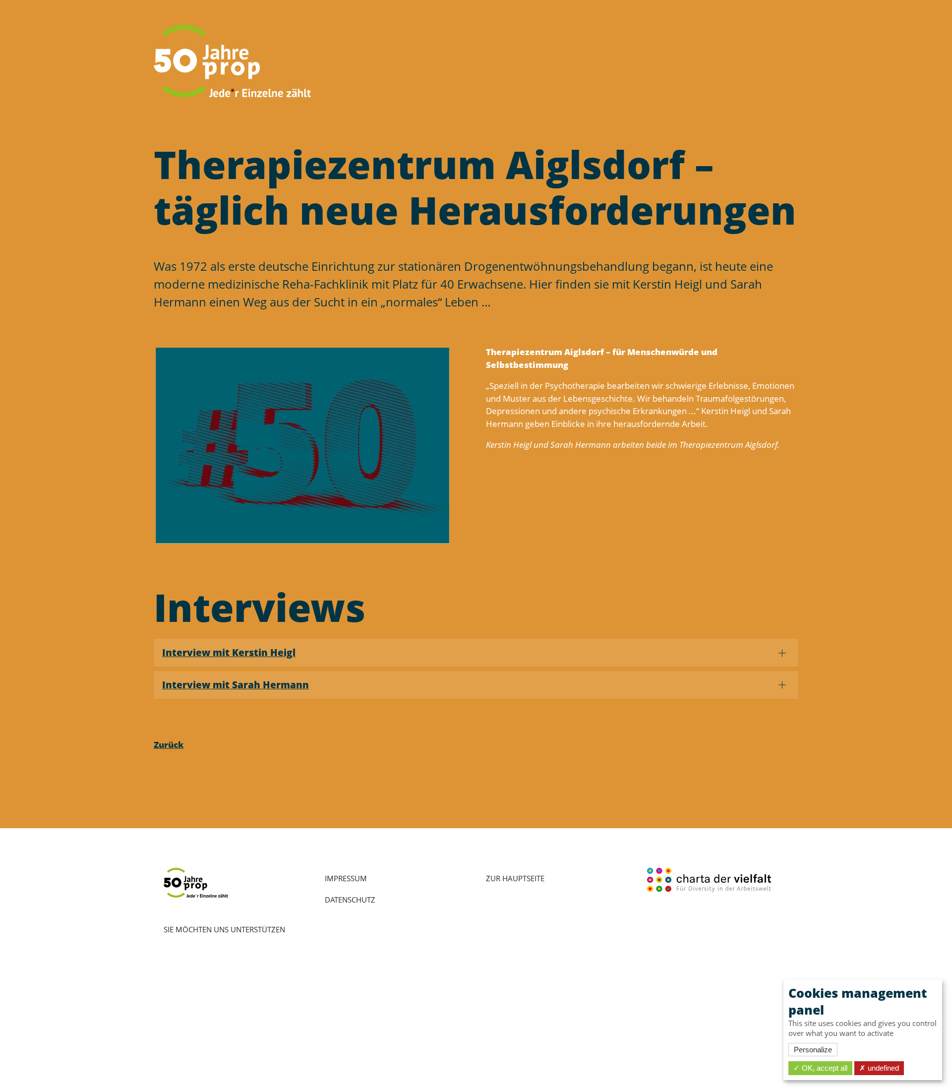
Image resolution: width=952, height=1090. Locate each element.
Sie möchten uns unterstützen (224, 929)
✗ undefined (879, 1068)
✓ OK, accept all (820, 1068)
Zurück (168, 744)
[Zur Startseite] (232, 61)
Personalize (813, 1049)
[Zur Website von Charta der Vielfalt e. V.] (709, 879)
